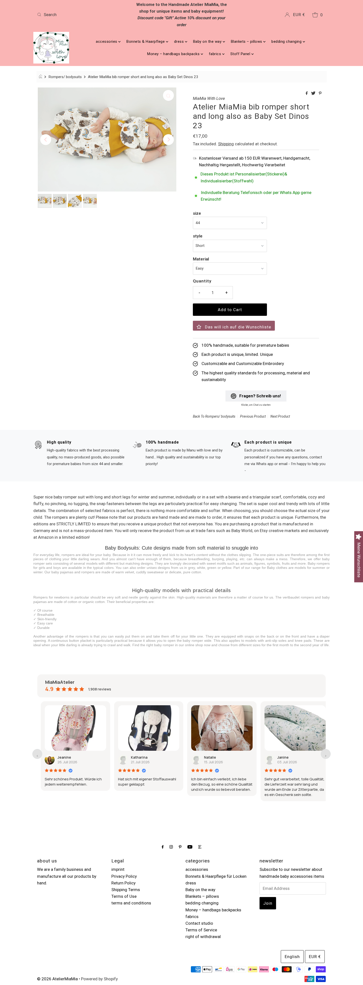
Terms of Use (124, 896)
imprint (117, 869)
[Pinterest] (180, 846)
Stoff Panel (240, 54)
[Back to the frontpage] (41, 76)
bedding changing (287, 41)
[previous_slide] (37, 754)
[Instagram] (171, 846)
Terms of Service (201, 929)
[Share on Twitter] (313, 93)
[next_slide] (326, 754)
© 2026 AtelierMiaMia (57, 978)
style (197, 236)
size (197, 213)
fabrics (215, 54)
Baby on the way (208, 41)
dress (179, 41)
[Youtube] (189, 846)
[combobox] (82, 15)
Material (201, 259)
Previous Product (253, 416)
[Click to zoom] (168, 95)
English (292, 956)
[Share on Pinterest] (320, 93)
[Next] (168, 139)
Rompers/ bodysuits (65, 77)
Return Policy (123, 882)
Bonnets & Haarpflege (146, 41)
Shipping (226, 143)
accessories (107, 41)
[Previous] (45, 139)
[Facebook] (163, 846)
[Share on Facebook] (307, 93)
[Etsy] (199, 846)
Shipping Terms (125, 889)
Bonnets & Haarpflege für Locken (215, 876)
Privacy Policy (124, 876)
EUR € (299, 14)
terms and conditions (131, 902)
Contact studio (199, 923)
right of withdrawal (203, 936)
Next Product (280, 416)
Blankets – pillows (247, 41)
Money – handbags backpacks (174, 54)
